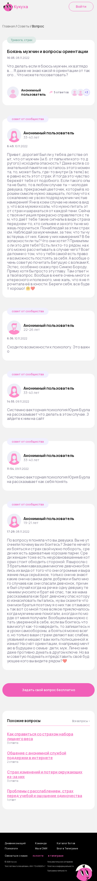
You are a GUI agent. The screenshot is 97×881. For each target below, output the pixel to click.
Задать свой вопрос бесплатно (48, 690)
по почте (38, 856)
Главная (8, 26)
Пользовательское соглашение (60, 862)
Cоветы (23, 26)
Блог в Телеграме (67, 848)
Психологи (11, 848)
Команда (41, 843)
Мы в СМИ (41, 848)
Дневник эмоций (15, 843)
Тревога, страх (21, 40)
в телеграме (55, 856)
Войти (81, 6)
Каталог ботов (66, 843)
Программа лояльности (57, 871)
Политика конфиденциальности (60, 866)
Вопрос (38, 26)
